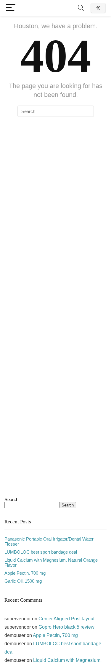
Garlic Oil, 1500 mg (23, 581)
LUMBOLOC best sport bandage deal (40, 552)
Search (11, 499)
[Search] (81, 8)
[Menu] (11, 8)
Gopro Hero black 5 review (66, 627)
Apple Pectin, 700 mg (25, 573)
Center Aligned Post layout (66, 618)
